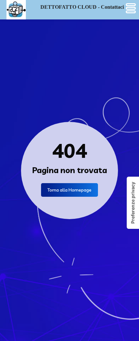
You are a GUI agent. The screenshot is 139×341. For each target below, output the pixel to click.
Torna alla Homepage (69, 190)
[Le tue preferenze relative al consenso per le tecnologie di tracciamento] (133, 203)
